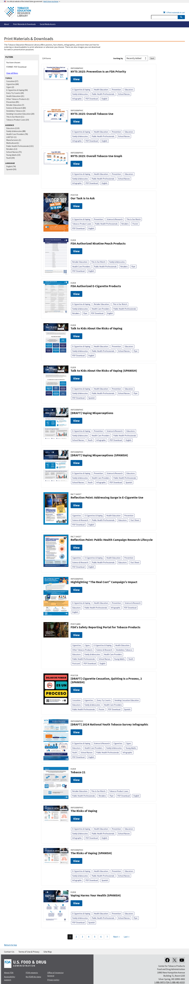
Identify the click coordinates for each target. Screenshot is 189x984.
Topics (8, 78)
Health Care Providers (15, 134)
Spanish (9, 169)
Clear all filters (12, 73)
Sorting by (118, 58)
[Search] (181, 17)
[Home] (17, 12)
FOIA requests (32, 972)
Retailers (10, 149)
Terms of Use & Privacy (28, 951)
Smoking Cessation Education (18, 114)
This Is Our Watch (13, 117)
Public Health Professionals (17, 146)
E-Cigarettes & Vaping (15, 90)
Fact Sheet (134, 520)
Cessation (10, 81)
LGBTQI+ (10, 137)
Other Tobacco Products (16, 99)
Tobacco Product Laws (15, 120)
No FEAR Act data (33, 976)
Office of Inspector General (55, 974)
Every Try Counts (13, 93)
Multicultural (11, 143)
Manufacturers (12, 140)
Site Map (47, 951)
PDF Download (91, 98)
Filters (9, 57)
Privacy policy (53, 979)
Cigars (8, 87)
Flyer (133, 266)
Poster (135, 224)
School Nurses (12, 152)
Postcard (76, 663)
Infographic (77, 98)
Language (10, 163)
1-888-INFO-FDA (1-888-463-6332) (169, 982)
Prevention (10, 102)
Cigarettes (10, 84)
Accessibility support (9, 978)
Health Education (13, 96)
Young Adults (11, 155)
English (9, 166)
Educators (10, 128)
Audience (9, 125)
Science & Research (14, 108)
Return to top (10, 945)
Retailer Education (13, 105)
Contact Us (9, 951)
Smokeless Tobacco (14, 111)
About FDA (8, 972)
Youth (8, 158)
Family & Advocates (14, 131)
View (76, 79)
